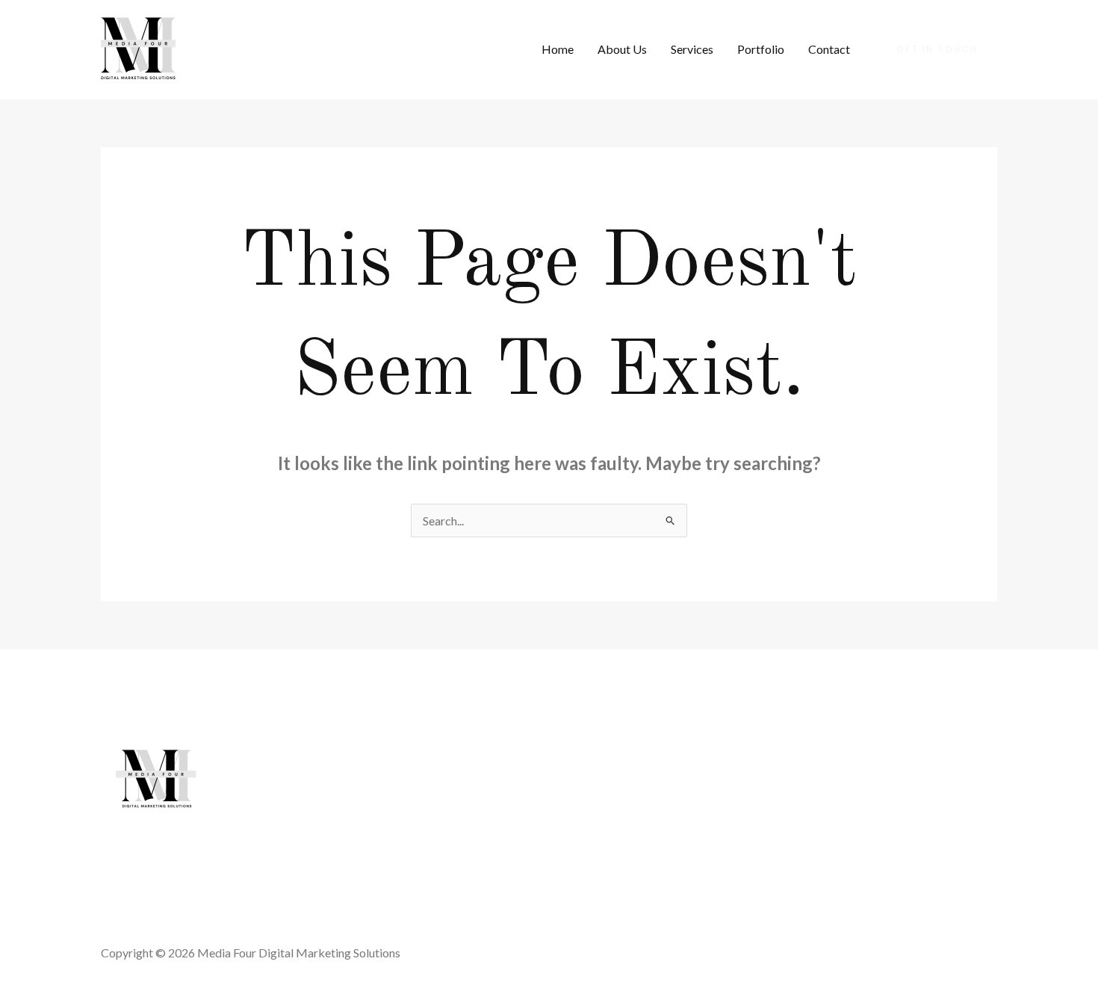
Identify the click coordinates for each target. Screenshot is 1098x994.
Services (692, 49)
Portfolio (760, 49)
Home (558, 49)
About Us (622, 49)
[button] (937, 49)
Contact (829, 49)
